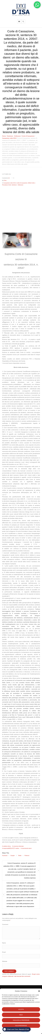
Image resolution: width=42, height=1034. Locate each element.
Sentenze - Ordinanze (14, 136)
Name (4, 943)
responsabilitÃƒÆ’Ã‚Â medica (11, 848)
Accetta (21, 1009)
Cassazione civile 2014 (9, 138)
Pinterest (27, 855)
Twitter (19, 855)
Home (4, 136)
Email (4, 952)
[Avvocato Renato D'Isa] (21, 10)
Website (4, 961)
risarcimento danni (27, 848)
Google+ (12, 855)
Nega (21, 1015)
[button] (39, 991)
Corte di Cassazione (28, 136)
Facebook (4, 855)
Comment (5, 924)
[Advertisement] (21, 208)
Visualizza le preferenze (21, 1020)
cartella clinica (7, 846)
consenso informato (18, 846)
